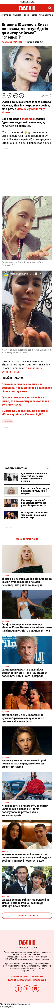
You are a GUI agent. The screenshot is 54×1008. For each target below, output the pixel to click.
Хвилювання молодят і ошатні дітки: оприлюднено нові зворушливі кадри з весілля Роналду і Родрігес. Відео (26, 857)
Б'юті (34, 15)
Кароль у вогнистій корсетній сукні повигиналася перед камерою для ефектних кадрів (24, 763)
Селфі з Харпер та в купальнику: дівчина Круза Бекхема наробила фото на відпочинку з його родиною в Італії (27, 627)
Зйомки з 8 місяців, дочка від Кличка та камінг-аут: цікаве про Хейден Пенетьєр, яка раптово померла (27, 582)
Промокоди (39, 980)
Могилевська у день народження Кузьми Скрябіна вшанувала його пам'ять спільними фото (23, 718)
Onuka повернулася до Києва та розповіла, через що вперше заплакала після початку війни (27, 388)
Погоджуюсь (6, 1006)
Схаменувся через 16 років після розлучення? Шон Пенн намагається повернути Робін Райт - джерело (24, 673)
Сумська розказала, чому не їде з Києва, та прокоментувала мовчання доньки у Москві (25, 401)
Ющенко (8, 421)
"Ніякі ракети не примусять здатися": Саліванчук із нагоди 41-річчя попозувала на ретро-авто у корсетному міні (25, 810)
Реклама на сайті (19, 976)
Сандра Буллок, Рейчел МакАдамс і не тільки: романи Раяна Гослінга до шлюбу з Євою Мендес (26, 903)
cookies (26, 1004)
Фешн (26, 15)
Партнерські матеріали (19, 980)
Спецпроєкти (36, 976)
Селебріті (6, 15)
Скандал (17, 15)
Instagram (28, 119)
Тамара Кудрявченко (12, 42)
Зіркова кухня (46, 15)
